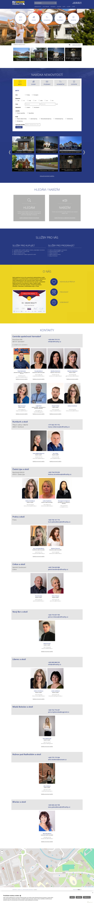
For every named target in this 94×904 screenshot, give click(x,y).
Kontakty (53, 6)
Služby (68, 6)
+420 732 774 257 (54, 710)
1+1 (24, 100)
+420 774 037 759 (54, 615)
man (80, 889)
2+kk (29, 100)
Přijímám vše (87, 897)
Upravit (72, 897)
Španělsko (31, 113)
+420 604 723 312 (54, 340)
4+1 (53, 100)
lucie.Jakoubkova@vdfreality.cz (59, 522)
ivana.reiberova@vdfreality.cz (59, 427)
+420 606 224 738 (54, 805)
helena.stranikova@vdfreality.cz (59, 474)
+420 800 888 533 (77, 2)
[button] (47, 866)
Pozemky (47, 84)
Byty (20, 84)
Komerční (60, 84)
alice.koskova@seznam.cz (57, 760)
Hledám (59, 6)
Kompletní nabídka (76, 44)
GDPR (64, 6)
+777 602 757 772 (54, 425)
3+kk (41, 100)
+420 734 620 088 (54, 567)
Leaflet (85, 886)
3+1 (47, 100)
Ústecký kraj (70, 118)
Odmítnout (79, 897)
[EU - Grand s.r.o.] (19, 3)
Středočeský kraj (59, 118)
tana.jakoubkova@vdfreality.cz (59, 807)
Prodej (28, 95)
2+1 (35, 100)
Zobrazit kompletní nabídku (47, 176)
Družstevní (36, 107)
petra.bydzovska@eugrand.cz (58, 712)
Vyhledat (55, 2)
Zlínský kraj (20, 121)
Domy (33, 84)
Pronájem (35, 95)
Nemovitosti (38, 6)
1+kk (18, 100)
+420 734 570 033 (54, 472)
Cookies (35, 889)
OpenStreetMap (91, 886)
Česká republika (21, 113)
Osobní (28, 107)
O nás (73, 6)
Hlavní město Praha (22, 118)
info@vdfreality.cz (77, 3)
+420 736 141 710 (54, 520)
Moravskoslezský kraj (46, 118)
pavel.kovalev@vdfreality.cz (58, 569)
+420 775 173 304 (54, 757)
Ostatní (74, 84)
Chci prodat (46, 6)
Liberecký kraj (33, 118)
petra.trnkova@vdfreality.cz (58, 617)
